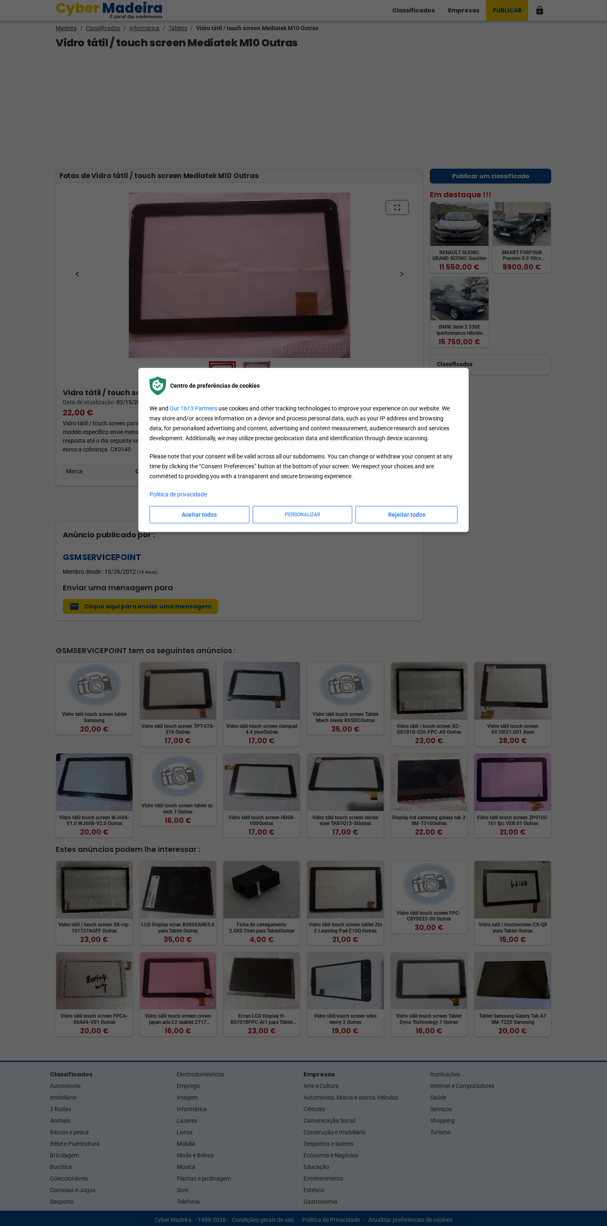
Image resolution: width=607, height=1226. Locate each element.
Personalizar (302, 515)
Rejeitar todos (406, 514)
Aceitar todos (199, 514)
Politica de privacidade (178, 494)
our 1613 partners (193, 408)
